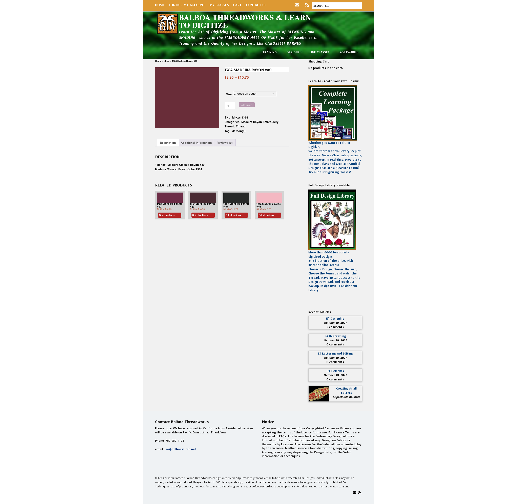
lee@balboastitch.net (180, 449)
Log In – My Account (187, 4)
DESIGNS (293, 52)
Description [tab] (168, 143)
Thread (241, 126)
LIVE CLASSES (319, 52)
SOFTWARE (347, 52)
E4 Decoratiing (335, 336)
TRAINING (269, 52)
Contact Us (256, 4)
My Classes (219, 4)
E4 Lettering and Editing (335, 353)
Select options (166, 215)
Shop (166, 60)
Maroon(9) (238, 131)
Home (160, 4)
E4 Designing (335, 318)
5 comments (335, 327)
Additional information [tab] (196, 143)
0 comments (335, 344)
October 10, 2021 (335, 323)
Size (229, 94)
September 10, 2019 (346, 397)
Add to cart (246, 105)
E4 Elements (335, 371)
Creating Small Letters (346, 390)
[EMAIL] (298, 5)
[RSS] (307, 5)
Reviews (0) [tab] (225, 143)
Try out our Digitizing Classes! (329, 172)
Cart (237, 4)
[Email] (354, 492)
